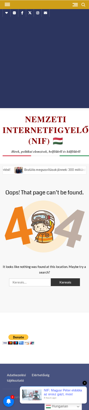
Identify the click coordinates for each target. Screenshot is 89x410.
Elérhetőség (40, 375)
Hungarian (59, 406)
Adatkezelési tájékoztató (16, 378)
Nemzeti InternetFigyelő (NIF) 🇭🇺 (46, 130)
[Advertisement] (44, 63)
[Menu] (7, 4)
